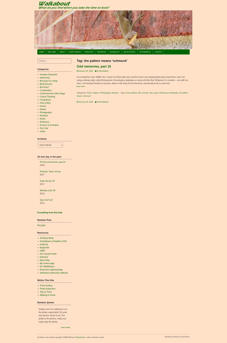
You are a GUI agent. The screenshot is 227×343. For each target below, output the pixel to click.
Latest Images (75, 52)
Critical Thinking (47, 97)
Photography (105, 93)
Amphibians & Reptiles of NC (53, 241)
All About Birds (47, 238)
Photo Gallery (46, 285)
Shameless (114, 52)
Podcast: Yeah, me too (50, 171)
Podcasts (89, 52)
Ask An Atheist (129, 52)
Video (42, 131)
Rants (42, 119)
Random (115, 93)
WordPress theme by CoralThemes (177, 337)
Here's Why (45, 103)
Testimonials (145, 52)
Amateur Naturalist (48, 74)
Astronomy (45, 78)
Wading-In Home (47, 295)
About (62, 52)
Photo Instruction (47, 289)
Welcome (52, 52)
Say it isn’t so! (46, 200)
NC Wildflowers (47, 266)
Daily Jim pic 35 (47, 181)
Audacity (44, 244)
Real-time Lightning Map (51, 270)
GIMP (42, 251)
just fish (145, 93)
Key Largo (153, 93)
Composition (46, 90)
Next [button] (189, 29)
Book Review (46, 84)
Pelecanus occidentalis (168, 93)
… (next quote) (64, 327)
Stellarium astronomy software (54, 273)
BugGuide (44, 247)
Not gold (41, 225)
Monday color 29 (47, 190)
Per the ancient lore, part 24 (52, 162)
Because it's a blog (48, 81)
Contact (158, 52)
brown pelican (131, 93)
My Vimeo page (47, 263)
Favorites (101, 52)
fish (139, 93)
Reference (45, 122)
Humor (89, 93)
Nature (96, 93)
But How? (44, 87)
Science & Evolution (49, 125)
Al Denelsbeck (103, 71)
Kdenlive (44, 257)
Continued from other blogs (52, 93)
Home (41, 52)
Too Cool (44, 128)
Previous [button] (38, 29)
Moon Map (45, 260)
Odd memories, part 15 (94, 66)
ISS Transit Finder (48, 254)
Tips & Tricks (46, 292)
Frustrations (45, 100)
